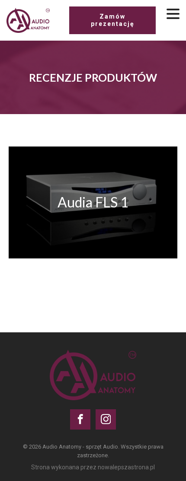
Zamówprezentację (113, 20)
